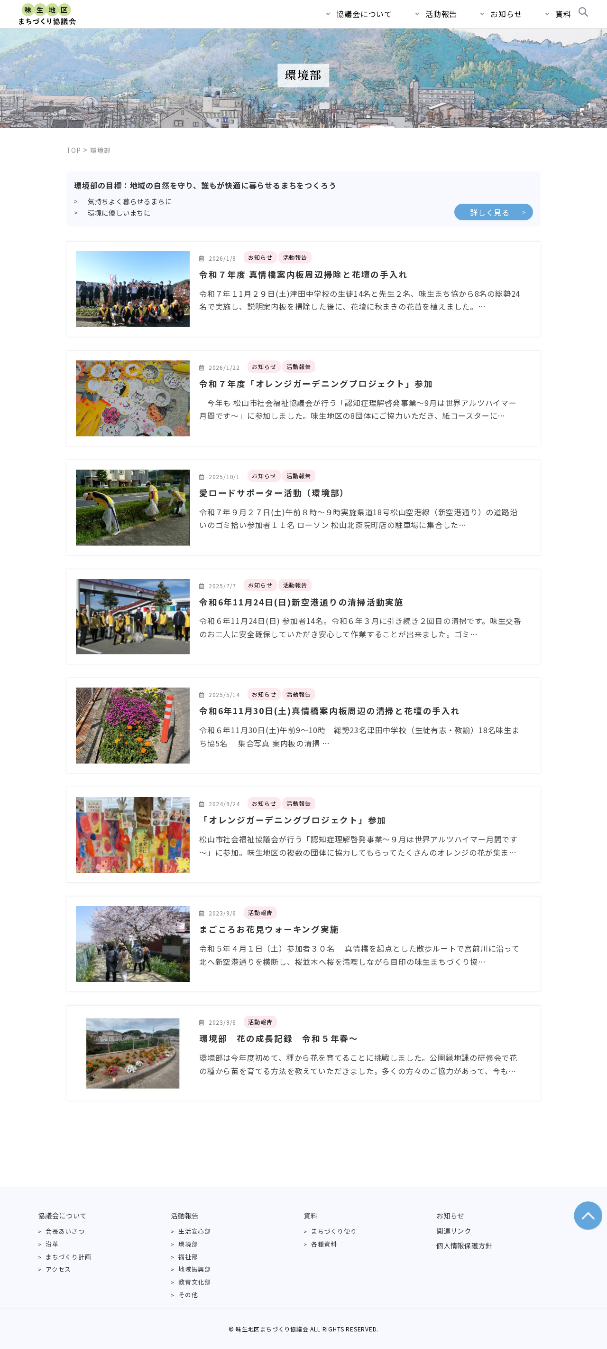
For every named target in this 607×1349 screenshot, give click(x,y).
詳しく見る (490, 212)
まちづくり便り (334, 1231)
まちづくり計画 (69, 1256)
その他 (188, 1294)
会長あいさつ (65, 1231)
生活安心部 (194, 1231)
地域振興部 (194, 1269)
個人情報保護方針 (464, 1245)
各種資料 (324, 1243)
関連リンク (453, 1231)
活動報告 (441, 13)
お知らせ (506, 13)
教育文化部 (194, 1281)
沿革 (52, 1243)
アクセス (58, 1269)
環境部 (188, 1243)
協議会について (364, 13)
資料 (563, 13)
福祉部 (188, 1256)
